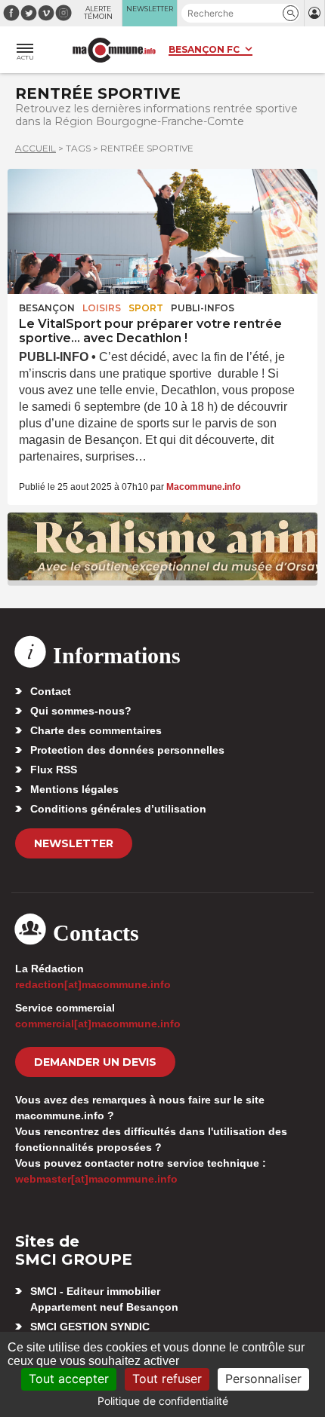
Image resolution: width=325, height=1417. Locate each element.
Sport (145, 308)
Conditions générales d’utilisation (118, 809)
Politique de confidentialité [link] (163, 1400)
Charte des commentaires (96, 730)
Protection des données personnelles (127, 750)
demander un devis (95, 1062)
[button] (291, 13)
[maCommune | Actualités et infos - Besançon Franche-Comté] (114, 50)
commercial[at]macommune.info (98, 1024)
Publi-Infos (202, 308)
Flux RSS (53, 770)
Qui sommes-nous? (81, 711)
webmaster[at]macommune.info (96, 1179)
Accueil (35, 148)
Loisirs (101, 308)
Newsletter (73, 843)
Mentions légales (74, 789)
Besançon (47, 308)
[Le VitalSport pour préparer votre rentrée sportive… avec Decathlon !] (162, 231)
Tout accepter (69, 1378)
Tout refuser (167, 1378)
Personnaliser (263, 1378)
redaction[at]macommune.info (93, 984)
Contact (50, 691)
